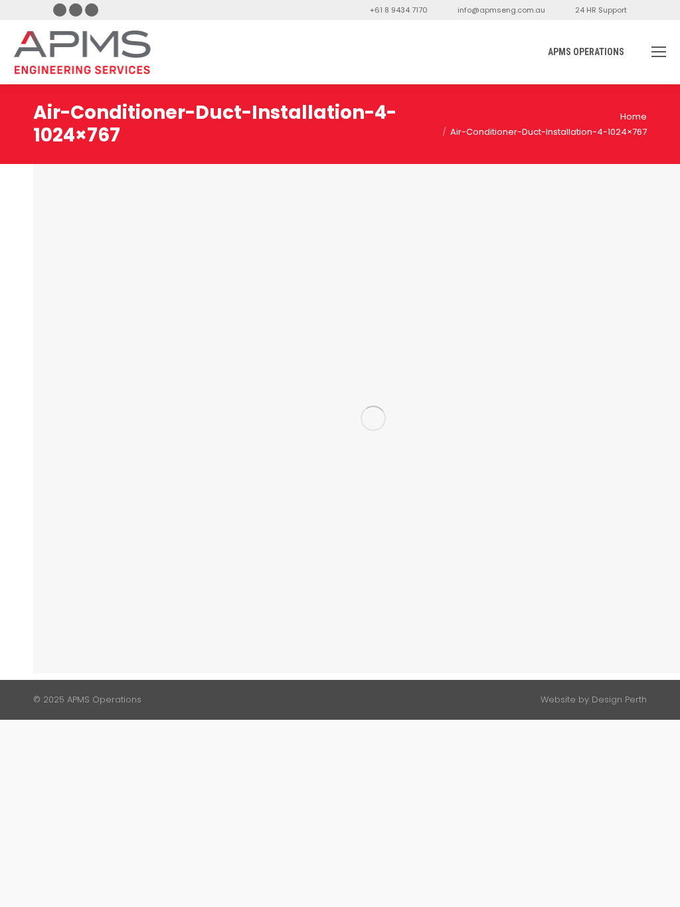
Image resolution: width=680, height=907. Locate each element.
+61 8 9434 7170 (399, 10)
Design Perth (619, 699)
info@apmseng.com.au (501, 10)
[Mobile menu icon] (659, 52)
